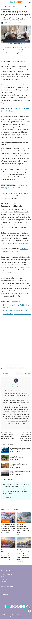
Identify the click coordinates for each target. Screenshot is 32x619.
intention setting (12, 368)
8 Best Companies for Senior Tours (15, 311)
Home (2, 6)
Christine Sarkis (8, 22)
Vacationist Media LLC (11, 615)
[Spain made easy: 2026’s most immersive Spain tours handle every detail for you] (8, 542)
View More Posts (16, 386)
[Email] (29, 373)
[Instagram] (28, 427)
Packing (21, 368)
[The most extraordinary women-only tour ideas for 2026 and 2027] (24, 517)
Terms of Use (21, 615)
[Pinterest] (25, 373)
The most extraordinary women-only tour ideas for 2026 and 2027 (23, 528)
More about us (6, 497)
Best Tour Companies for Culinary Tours (17, 314)
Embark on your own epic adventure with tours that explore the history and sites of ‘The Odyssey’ (20, 464)
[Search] (30, 2)
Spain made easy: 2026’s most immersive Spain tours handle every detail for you (7, 553)
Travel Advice (5, 9)
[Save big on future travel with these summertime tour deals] (5, 473)
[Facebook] (17, 373)
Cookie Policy (18, 617)
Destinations (6, 520)
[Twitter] (21, 373)
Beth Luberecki (15, 451)
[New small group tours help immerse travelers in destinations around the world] (5, 458)
